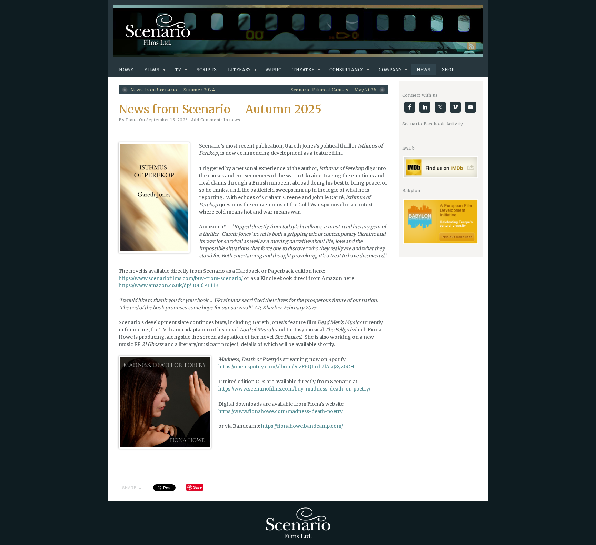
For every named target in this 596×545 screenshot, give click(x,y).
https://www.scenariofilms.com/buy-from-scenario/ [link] (181, 278)
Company (390, 69)
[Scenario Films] (298, 31)
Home (126, 69)
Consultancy (346, 69)
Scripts (207, 69)
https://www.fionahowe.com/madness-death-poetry (280, 411)
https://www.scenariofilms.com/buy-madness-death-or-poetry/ (294, 389)
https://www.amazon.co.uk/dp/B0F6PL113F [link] (170, 285)
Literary (239, 69)
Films (151, 69)
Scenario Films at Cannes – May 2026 (334, 89)
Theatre (303, 69)
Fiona (132, 120)
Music (273, 69)
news (234, 120)
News (423, 69)
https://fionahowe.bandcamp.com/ (302, 426)
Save (197, 487)
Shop (448, 69)
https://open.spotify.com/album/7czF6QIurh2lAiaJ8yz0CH (286, 367)
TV (178, 69)
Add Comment (206, 120)
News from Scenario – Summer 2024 (172, 89)
